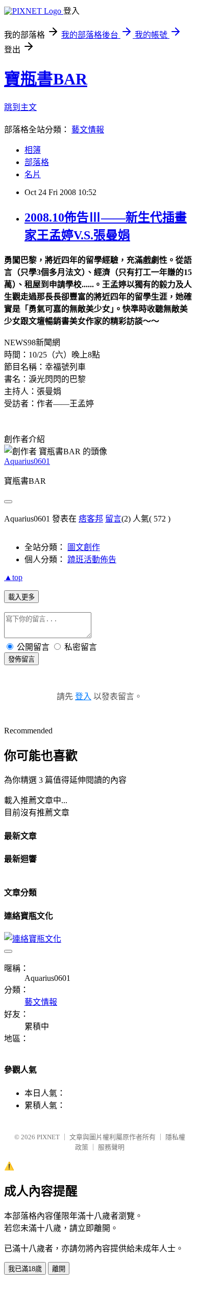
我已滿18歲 (25, 1269)
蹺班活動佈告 (91, 559)
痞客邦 (91, 518)
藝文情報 (87, 129)
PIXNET (48, 1137)
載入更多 (21, 597)
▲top (13, 577)
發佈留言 (21, 659)
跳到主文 (20, 107)
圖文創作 (83, 547)
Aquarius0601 (27, 461)
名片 (32, 174)
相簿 (32, 150)
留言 (113, 518)
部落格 (36, 162)
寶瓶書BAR (45, 79)
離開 (58, 1269)
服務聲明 (111, 1147)
